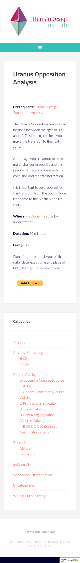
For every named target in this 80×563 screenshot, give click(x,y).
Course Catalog (24, 374)
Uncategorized (24, 485)
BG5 (23, 358)
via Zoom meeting (39, 216)
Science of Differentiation (32, 475)
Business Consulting (28, 352)
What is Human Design (30, 495)
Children (26, 448)
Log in (49, 546)
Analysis (19, 342)
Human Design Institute (40, 21)
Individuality (22, 464)
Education (20, 442)
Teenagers (27, 454)
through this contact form (41, 268)
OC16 (24, 364)
